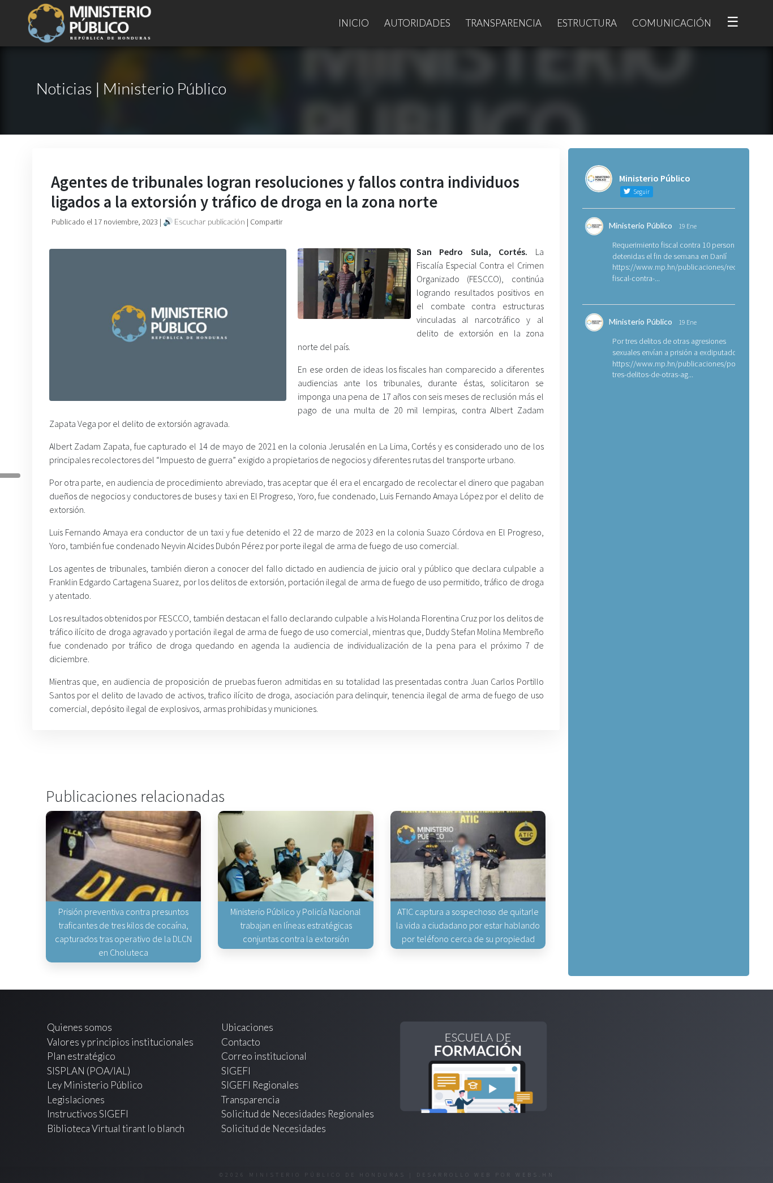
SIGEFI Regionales (260, 1085)
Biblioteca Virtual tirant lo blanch (115, 1128)
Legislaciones (76, 1100)
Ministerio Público (640, 225)
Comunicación (671, 23)
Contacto (240, 1042)
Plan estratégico (82, 1056)
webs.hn (535, 1174)
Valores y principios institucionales (120, 1042)
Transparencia (504, 23)
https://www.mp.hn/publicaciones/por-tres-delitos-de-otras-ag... (676, 369)
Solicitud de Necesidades (273, 1128)
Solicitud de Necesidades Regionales (297, 1114)
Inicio (353, 23)
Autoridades (417, 23)
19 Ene (687, 226)
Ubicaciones (247, 1027)
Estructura (587, 23)
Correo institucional (264, 1056)
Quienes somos (79, 1027)
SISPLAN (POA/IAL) (88, 1071)
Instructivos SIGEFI (87, 1114)
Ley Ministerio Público (95, 1085)
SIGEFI (236, 1071)
